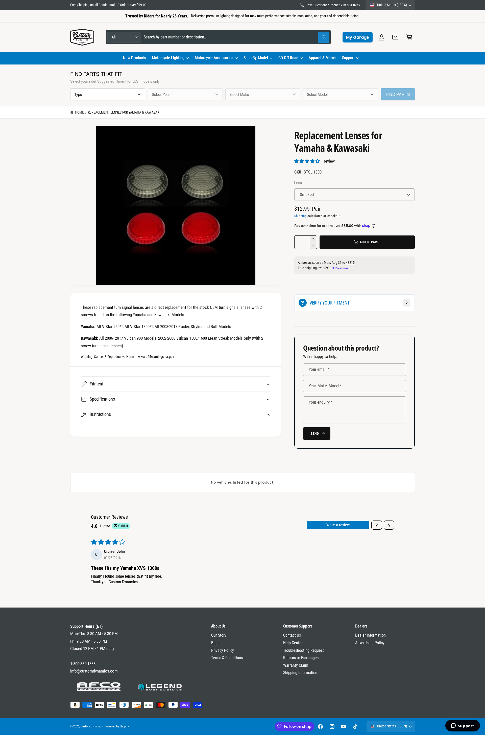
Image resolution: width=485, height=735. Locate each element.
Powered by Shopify (117, 726)
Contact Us (292, 635)
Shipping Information (300, 672)
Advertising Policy (369, 642)
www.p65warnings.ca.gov (156, 357)
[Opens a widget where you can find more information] (462, 726)
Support (348, 57)
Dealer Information (370, 635)
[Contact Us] (395, 37)
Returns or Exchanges (301, 657)
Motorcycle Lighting (168, 57)
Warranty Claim (295, 665)
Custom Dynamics (92, 726)
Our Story (218, 635)
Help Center (293, 642)
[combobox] (236, 37)
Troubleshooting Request (303, 650)
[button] (170, 58)
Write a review (338, 525)
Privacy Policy (222, 650)
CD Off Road (288, 57)
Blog (215, 642)
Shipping (300, 216)
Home (79, 112)
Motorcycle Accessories (214, 57)
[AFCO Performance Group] (99, 686)
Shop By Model (256, 57)
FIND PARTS (398, 94)
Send (315, 433)
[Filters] (376, 525)
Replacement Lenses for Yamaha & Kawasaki (124, 112)
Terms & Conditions (227, 657)
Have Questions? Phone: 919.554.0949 (332, 5)
